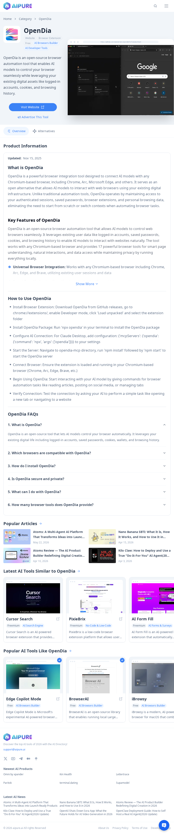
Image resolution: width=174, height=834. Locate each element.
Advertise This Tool (35, 117)
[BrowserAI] (96, 678)
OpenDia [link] (45, 19)
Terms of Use (139, 828)
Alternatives (46, 131)
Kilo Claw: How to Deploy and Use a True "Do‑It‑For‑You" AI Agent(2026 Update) (27, 812)
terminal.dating (69, 783)
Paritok (7, 783)
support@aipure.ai (14, 749)
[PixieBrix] (96, 598)
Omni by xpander (13, 774)
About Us (103, 828)
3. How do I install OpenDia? (32, 466)
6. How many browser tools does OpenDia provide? (51, 504)
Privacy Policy (120, 828)
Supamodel (122, 783)
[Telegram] (21, 759)
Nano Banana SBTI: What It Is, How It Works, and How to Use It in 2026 (86, 804)
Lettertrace (122, 774)
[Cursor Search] (33, 598)
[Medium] (28, 759)
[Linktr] (36, 759)
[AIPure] (17, 6)
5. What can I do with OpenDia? (34, 491)
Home (7, 19)
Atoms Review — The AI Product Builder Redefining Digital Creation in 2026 (139, 804)
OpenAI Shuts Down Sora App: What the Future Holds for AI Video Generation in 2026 (86, 812)
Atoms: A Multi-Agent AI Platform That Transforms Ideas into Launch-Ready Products (30, 804)
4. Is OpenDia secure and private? (36, 479)
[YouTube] (13, 759)
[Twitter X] (5, 759)
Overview (18, 131)
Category (25, 19)
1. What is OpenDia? (25, 424)
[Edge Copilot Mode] (33, 678)
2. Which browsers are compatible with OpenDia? (49, 453)
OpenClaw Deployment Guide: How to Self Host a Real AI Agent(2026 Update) (141, 812)
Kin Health (66, 774)
